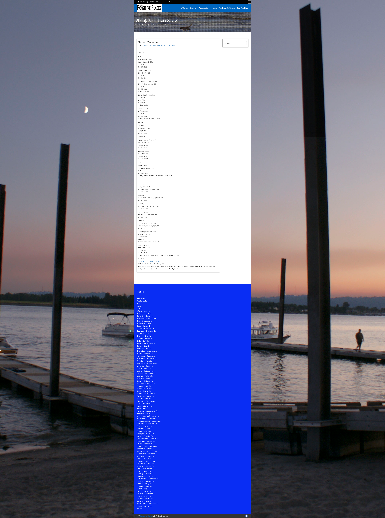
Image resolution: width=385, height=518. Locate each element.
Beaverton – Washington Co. (147, 318)
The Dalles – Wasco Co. (145, 396)
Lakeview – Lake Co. (144, 368)
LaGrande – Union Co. (144, 366)
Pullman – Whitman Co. (145, 481)
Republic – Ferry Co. (144, 484)
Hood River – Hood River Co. (147, 358)
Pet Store (152, 46)
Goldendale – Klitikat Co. (146, 449)
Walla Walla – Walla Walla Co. (148, 504)
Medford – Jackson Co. (145, 376)
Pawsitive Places (146, 516)
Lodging (144, 46)
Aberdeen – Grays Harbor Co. (147, 411)
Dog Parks (171, 46)
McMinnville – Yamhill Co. (146, 374)
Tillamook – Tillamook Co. (146, 401)
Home (137, 25)
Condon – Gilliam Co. (144, 333)
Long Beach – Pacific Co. (145, 456)
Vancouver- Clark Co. (144, 501)
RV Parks (161, 46)
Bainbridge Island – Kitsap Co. (148, 416)
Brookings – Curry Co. (144, 323)
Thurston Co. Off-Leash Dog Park (149, 261)
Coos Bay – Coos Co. (144, 336)
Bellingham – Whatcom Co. (146, 419)
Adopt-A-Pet (141, 298)
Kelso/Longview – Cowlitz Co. (147, 451)
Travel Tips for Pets (144, 404)
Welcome (184, 8)
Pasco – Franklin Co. (144, 471)
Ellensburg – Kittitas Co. (146, 441)
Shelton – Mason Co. (144, 491)
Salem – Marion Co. (144, 391)
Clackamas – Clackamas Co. (146, 331)
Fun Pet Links (243, 8)
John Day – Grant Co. (144, 361)
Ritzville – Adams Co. (144, 486)
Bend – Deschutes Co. (144, 321)
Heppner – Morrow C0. (145, 353)
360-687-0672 (167, 2)
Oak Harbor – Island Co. (145, 464)
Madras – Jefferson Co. (145, 371)
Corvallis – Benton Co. (144, 338)
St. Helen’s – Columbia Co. (146, 394)
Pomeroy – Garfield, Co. (145, 474)
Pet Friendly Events (227, 8)
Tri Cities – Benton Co (145, 499)
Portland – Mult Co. (144, 386)
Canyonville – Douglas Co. (146, 328)
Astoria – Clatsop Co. (144, 313)
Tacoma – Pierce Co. (144, 496)
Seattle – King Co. (143, 489)
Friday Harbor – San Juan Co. (147, 446)
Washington (204, 8)
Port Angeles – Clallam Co (146, 476)
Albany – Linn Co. (143, 311)
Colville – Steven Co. (144, 431)
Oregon (193, 8)
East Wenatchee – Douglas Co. (148, 439)
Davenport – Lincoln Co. (145, 434)
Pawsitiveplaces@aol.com (149, 2)
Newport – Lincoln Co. (145, 379)
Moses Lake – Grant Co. (145, 459)
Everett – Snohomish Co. (146, 444)
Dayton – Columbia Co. (145, 436)
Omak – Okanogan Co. (144, 469)
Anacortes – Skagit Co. (145, 414)
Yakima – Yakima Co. (144, 506)
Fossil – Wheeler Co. (144, 348)
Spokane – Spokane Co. (145, 494)
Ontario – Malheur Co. (145, 381)
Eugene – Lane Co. (143, 346)
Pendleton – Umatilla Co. (146, 384)
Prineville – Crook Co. (144, 389)
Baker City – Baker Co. (144, 316)
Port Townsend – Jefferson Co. (148, 479)
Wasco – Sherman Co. (144, 406)
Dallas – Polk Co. (143, 341)
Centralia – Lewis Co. (144, 426)
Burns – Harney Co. (144, 326)
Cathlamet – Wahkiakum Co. (147, 424)
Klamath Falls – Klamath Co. (147, 363)
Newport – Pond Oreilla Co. (146, 461)
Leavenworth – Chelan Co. (146, 454)
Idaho (215, 8)
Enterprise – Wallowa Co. (146, 343)
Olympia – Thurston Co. (145, 466)
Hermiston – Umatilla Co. (146, 356)
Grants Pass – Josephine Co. (147, 351)
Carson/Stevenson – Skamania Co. (149, 421)
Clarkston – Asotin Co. (145, 429)
